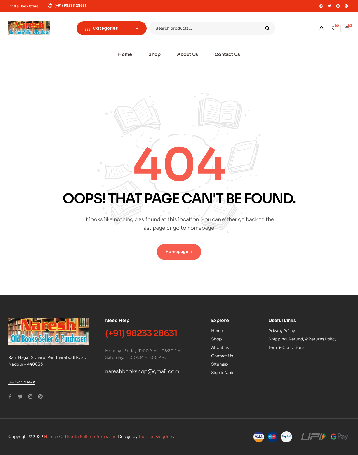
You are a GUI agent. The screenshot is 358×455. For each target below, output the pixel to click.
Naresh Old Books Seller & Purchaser (79, 436)
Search (267, 28)
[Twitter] (329, 6)
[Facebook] (321, 6)
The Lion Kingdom (155, 436)
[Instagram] (338, 6)
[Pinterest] (346, 6)
